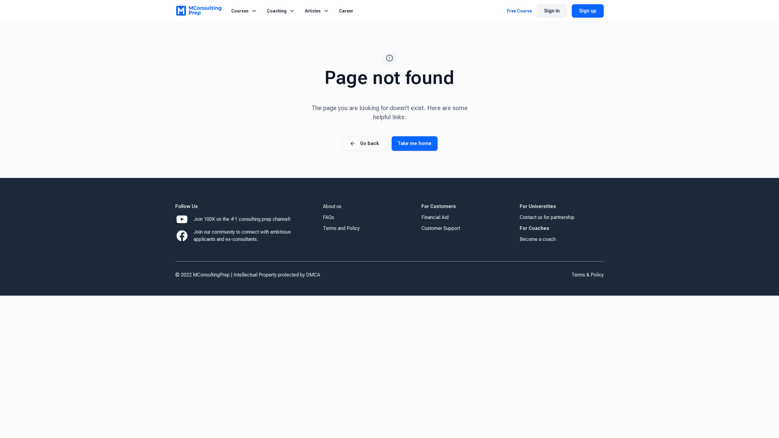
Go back (369, 143)
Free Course (519, 11)
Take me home (414, 143)
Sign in (552, 11)
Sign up (587, 11)
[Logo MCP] (198, 11)
